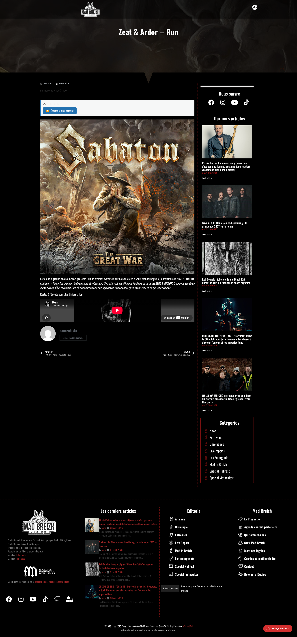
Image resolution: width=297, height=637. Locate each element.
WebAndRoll (188, 626)
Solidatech (21, 555)
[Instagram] (223, 102)
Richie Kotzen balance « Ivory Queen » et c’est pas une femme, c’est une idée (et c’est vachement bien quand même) (226, 166)
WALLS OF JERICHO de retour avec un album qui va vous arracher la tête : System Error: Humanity (226, 399)
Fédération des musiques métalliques (52, 582)
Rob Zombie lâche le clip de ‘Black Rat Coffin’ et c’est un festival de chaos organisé (226, 281)
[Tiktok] (45, 599)
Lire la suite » (207, 178)
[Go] (255, 7)
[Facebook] (211, 102)
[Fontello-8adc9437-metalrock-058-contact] (57, 599)
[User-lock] (69, 599)
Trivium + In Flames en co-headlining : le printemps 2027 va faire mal (224, 224)
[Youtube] (235, 102)
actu (104, 528)
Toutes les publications (73, 337)
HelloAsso (20, 559)
